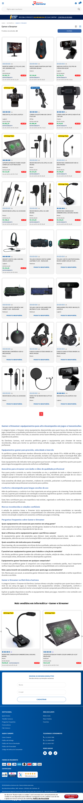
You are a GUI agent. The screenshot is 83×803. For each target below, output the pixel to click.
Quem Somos (6, 716)
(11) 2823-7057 (49, 743)
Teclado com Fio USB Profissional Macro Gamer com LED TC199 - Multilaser (68, 260)
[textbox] (41, 9)
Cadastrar (41, 699)
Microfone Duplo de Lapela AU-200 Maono (41, 164)
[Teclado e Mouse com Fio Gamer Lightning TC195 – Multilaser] (41, 242)
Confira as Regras (65, 17)
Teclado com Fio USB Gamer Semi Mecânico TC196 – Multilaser (40, 308)
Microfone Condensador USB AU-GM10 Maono (68, 164)
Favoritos (46, 722)
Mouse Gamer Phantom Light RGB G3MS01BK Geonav (40, 67)
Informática (10, 23)
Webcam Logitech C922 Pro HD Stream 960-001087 (66, 67)
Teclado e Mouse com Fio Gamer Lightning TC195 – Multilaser (40, 260)
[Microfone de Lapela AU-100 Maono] (14, 379)
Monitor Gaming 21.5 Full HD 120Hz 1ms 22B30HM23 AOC (14, 67)
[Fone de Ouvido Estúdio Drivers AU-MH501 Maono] (41, 334)
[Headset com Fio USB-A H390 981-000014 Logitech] (14, 242)
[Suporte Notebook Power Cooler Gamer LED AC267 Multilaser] (14, 146)
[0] (79, 3)
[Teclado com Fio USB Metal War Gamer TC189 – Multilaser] (14, 290)
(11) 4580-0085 (49, 740)
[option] (20, 638)
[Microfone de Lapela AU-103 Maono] (14, 194)
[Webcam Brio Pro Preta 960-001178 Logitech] (68, 290)
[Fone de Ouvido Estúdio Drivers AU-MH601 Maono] (68, 334)
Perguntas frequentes (8, 722)
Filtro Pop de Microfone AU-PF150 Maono (41, 397)
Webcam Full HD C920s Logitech (13, 114)
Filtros (69, 31)
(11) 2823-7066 (49, 737)
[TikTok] (55, 753)
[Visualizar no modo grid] (80, 26)
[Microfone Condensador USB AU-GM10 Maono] (68, 146)
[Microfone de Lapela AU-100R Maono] (41, 194)
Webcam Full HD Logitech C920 (66, 396)
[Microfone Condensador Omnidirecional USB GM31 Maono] (68, 194)
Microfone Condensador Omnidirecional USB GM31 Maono (67, 212)
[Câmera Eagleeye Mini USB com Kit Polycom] (41, 97)
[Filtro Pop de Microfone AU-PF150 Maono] (41, 379)
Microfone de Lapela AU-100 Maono (14, 396)
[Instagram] (50, 753)
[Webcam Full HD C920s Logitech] (14, 97)
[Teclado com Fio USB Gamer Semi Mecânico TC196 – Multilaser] (41, 290)
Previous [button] (1, 634)
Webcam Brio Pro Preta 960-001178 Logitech (68, 308)
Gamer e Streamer (21, 23)
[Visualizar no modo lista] (76, 26)
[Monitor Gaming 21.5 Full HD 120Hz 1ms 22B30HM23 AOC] (14, 49)
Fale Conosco (6, 728)
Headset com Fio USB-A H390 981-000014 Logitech (13, 260)
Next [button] (82, 634)
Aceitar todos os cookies (71, 796)
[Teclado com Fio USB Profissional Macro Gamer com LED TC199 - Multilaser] (68, 242)
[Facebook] (45, 753)
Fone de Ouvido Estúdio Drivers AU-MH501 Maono (41, 352)
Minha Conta (46, 716)
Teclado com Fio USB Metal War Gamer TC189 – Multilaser (13, 308)
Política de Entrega (7, 740)
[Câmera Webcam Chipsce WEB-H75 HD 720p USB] (68, 97)
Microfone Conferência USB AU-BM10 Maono (13, 352)
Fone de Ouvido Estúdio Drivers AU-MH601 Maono (68, 352)
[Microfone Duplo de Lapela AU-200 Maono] (41, 146)
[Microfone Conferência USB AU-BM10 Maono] (14, 334)
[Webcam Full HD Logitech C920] (68, 379)
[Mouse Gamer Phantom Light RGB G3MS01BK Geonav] (41, 49)
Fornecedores (6, 725)
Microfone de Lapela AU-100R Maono (39, 212)
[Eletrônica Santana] (39, 3)
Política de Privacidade (41, 798)
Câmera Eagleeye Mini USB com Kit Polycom (41, 115)
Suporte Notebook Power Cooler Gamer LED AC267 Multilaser (14, 164)
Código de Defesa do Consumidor (12, 749)
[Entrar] (76, 3)
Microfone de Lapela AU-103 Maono (14, 211)
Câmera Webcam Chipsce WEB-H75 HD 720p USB (68, 115)
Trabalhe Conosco (7, 719)
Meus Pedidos (47, 719)
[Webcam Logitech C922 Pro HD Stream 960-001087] (68, 49)
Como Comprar (6, 737)
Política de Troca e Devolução (11, 743)
